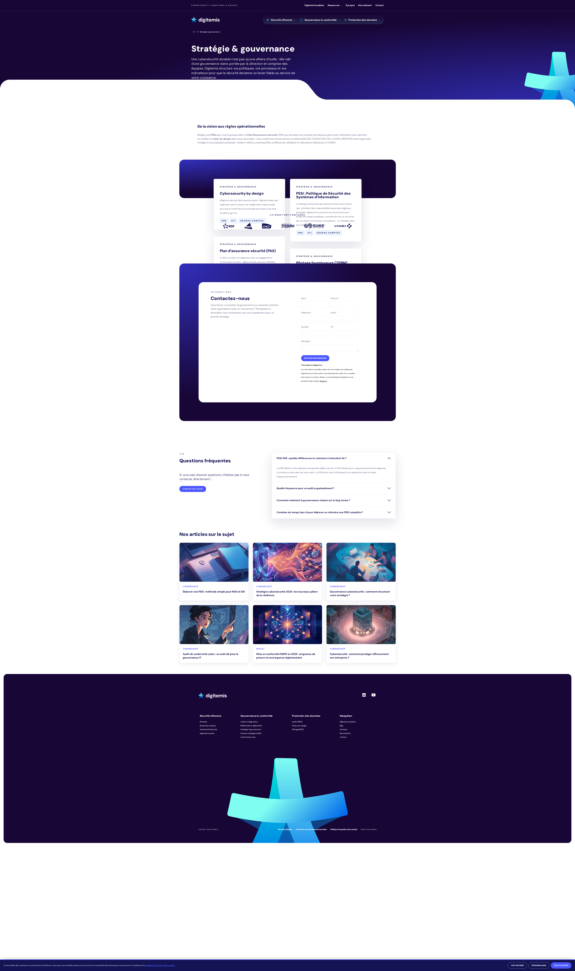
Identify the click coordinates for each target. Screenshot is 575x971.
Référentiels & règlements (251, 725)
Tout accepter (561, 965)
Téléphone (306, 312)
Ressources (333, 5)
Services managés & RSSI (251, 733)
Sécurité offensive (281, 19)
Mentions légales (285, 829)
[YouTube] (374, 697)
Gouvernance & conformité (321, 19)
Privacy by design (299, 725)
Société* (305, 327)
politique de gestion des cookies (160, 965)
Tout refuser (517, 965)
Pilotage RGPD (298, 729)
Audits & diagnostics (249, 722)
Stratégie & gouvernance (251, 729)
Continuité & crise (248, 737)
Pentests (203, 722)
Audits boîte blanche (208, 729)
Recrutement (365, 5)
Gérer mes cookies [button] (368, 829)
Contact (379, 5)
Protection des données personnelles (311, 829)
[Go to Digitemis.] (194, 32)
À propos (350, 5)
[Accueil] (205, 20)
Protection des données (362, 19)
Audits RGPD (297, 722)
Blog (341, 725)
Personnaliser (539, 965)
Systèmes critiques (208, 725)
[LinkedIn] (364, 697)
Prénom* (335, 298)
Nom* (304, 298)
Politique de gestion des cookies (343, 829)
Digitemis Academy (314, 5)
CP (332, 327)
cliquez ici (323, 381)
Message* (306, 341)
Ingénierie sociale (207, 733)
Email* (334, 312)
